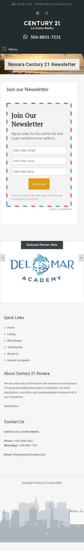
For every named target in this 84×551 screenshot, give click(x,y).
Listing (11, 334)
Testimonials (15, 347)
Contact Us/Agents (18, 360)
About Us (12, 353)
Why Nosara (14, 340)
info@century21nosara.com (53, 4)
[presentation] (3, 258)
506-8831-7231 (46, 37)
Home (10, 327)
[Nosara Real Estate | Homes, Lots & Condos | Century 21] (42, 26)
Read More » (11, 406)
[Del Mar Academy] (42, 268)
